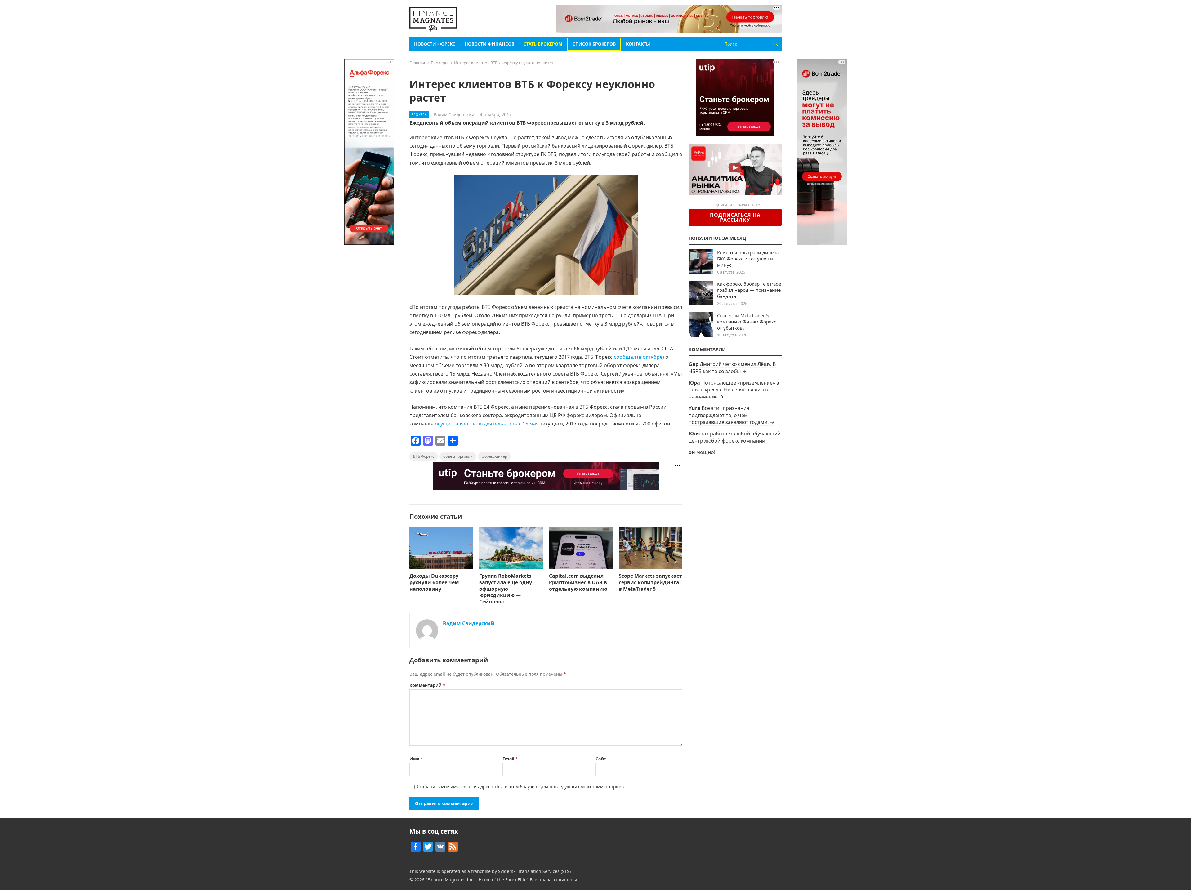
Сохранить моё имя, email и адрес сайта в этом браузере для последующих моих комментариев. (521, 787)
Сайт (601, 759)
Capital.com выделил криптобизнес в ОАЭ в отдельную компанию (579, 582)
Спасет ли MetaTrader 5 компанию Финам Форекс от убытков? (746, 321)
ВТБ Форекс (423, 456)
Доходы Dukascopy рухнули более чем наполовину (434, 582)
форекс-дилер (494, 456)
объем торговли (458, 456)
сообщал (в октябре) (639, 357)
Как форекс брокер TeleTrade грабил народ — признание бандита (749, 290)
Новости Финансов (489, 44)
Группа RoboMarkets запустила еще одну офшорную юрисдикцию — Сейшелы (505, 588)
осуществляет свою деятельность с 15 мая (487, 423)
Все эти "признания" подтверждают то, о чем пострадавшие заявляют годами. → (731, 415)
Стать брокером (543, 44)
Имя (416, 759)
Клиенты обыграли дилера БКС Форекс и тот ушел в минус (748, 258)
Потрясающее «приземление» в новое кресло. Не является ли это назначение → (734, 389)
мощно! (705, 452)
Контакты (638, 44)
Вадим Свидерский (454, 115)
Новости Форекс (434, 44)
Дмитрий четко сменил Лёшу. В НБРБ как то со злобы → (732, 367)
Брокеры (439, 62)
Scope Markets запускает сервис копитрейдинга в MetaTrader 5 (650, 582)
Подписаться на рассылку (735, 217)
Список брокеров (594, 44)
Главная (417, 62)
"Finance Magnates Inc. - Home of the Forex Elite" (477, 880)
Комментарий (427, 685)
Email (510, 759)
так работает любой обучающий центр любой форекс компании (735, 437)
